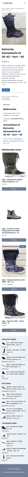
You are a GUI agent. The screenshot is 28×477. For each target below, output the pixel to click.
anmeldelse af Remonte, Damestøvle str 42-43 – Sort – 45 (14, 141)
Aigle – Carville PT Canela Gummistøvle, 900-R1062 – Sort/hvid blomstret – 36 (11, 231)
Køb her (5, 90)
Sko (5, 99)
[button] (24, 14)
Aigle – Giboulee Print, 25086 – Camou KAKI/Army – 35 (12, 181)
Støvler (8, 8)
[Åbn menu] (24, 3)
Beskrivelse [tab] (6, 104)
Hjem (3, 8)
